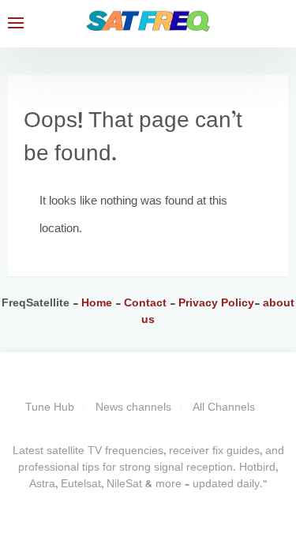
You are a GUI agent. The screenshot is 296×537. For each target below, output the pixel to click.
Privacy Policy (214, 304)
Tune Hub (49, 408)
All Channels (224, 408)
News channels (133, 408)
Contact (147, 304)
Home (96, 304)
